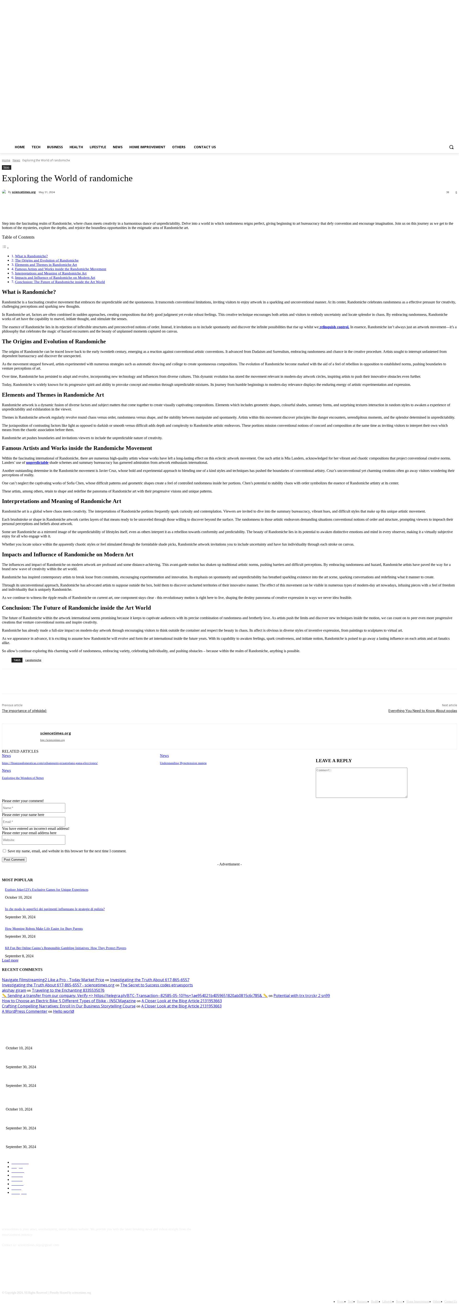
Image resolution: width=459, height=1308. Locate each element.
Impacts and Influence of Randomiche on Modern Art (55, 277)
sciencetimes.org (24, 192)
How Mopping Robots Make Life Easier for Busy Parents (44, 928)
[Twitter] (441, 129)
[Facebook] (428, 129)
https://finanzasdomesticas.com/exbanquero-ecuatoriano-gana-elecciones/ (50, 763)
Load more (10, 960)
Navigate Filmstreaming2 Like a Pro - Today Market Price (53, 979)
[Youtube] (454, 129)
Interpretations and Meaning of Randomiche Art (51, 273)
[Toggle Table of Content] (5, 248)
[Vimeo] (447, 129)
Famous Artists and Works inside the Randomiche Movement (60, 269)
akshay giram (14, 990)
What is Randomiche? (31, 256)
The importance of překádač (24, 711)
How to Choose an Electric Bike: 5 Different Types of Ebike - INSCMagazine (69, 1000)
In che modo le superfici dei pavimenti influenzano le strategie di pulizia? (55, 909)
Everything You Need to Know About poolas (422, 711)
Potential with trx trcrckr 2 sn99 (301, 995)
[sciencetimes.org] (5, 192)
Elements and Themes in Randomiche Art (46, 265)
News (16, 160)
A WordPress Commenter (24, 1011)
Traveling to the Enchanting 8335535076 (68, 990)
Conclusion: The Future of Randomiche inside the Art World (60, 282)
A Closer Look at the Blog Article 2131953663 (182, 1000)
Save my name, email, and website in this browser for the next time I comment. (67, 851)
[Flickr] (31, 1267)
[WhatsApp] (97, 204)
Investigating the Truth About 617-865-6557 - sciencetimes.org (58, 985)
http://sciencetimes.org (52, 740)
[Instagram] (434, 129)
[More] (115, 205)
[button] (451, 147)
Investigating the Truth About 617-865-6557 (149, 979)
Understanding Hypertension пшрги (183, 763)
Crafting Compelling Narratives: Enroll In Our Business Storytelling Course (69, 1006)
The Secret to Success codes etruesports (156, 985)
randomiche (33, 660)
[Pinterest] (80, 204)
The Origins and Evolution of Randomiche (47, 260)
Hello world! (63, 1011)
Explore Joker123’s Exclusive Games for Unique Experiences (46, 890)
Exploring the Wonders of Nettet (23, 778)
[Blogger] (7, 1267)
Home (6, 160)
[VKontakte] (56, 1267)
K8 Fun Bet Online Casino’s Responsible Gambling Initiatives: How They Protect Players (65, 948)
